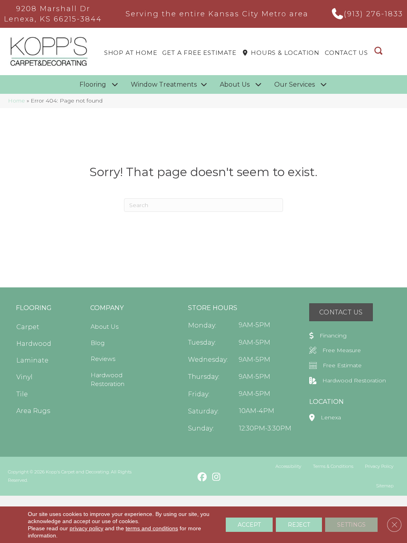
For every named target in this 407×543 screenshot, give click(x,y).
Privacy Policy (379, 466)
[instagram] (216, 477)
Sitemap (384, 486)
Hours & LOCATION (284, 52)
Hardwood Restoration (107, 379)
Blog (98, 343)
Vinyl (24, 377)
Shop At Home (130, 52)
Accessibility (288, 466)
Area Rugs (33, 411)
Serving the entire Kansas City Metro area (217, 14)
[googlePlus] (188, 476)
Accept (249, 524)
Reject (299, 524)
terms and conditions (152, 528)
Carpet (27, 327)
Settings (351, 524)
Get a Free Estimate (199, 52)
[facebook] (202, 477)
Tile (22, 394)
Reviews (103, 359)
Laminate (32, 360)
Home (16, 100)
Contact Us (346, 52)
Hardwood (33, 343)
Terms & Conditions (333, 466)
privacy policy (86, 528)
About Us (104, 326)
